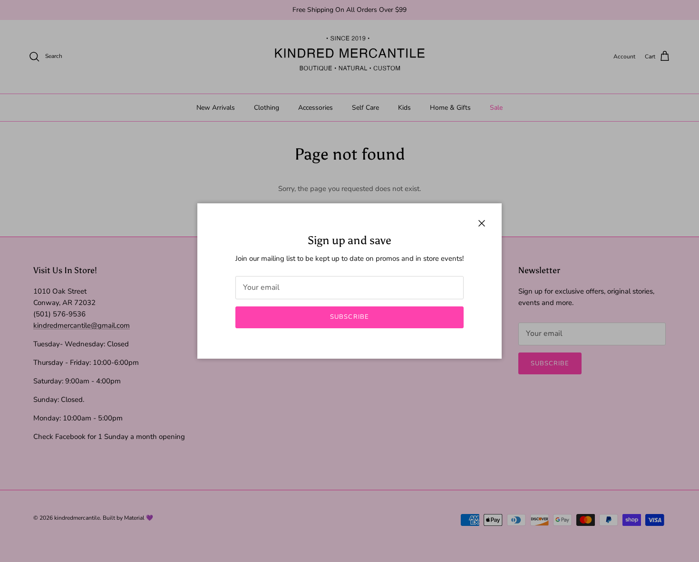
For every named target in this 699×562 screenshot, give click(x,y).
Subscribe (349, 317)
